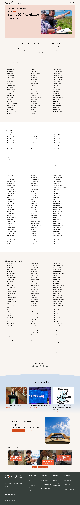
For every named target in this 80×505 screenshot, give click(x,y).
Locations (55, 480)
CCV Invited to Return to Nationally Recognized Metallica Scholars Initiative (63, 407)
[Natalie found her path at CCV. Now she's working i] (64, 457)
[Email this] (47, 366)
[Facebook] (6, 497)
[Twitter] (12, 497)
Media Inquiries (56, 487)
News (14, 11)
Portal (30, 480)
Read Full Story (9, 407)
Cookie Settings (67, 480)
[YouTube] (18, 497)
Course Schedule (32, 478)
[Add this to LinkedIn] (43, 366)
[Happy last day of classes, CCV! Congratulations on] (32, 457)
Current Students (44, 478)
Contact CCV (55, 478)
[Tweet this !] (37, 366)
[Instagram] (40, 366)
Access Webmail (32, 485)
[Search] (70, 2)
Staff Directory (56, 483)
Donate (30, 490)
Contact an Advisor (33, 431)
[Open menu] (73, 2)
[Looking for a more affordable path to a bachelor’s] (48, 457)
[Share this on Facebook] (33, 366)
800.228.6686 (8, 486)
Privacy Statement (68, 478)
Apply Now (18, 431)
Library (30, 487)
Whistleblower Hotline (69, 489)
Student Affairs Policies (46, 484)
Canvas (30, 483)
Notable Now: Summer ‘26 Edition (39, 405)
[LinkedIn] (15, 497)
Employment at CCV (57, 485)
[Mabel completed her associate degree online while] (16, 457)
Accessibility (67, 487)
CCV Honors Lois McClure (14, 405)
